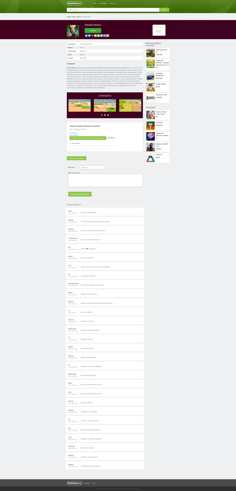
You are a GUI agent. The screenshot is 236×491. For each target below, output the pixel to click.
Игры (94, 3)
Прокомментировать (76, 158)
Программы (103, 3)
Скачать (93, 30)
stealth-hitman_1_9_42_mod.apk (87, 138)
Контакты (86, 483)
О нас (94, 483)
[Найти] (164, 10)
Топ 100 (112, 3)
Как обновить (73, 133)
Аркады (82, 54)
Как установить (74, 135)
